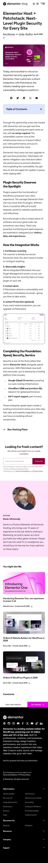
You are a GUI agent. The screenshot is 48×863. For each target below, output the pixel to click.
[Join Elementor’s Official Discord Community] (18, 723)
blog (24, 3)
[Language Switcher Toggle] (37, 3)
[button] (43, 3)
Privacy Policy (38, 471)
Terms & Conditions (23, 471)
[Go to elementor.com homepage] (12, 3)
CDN (21, 388)
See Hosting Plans (17, 429)
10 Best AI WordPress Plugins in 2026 (20, 677)
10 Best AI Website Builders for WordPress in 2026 (23, 639)
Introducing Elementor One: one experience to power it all (23, 599)
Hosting (21, 34)
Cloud (19, 380)
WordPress (29, 34)
